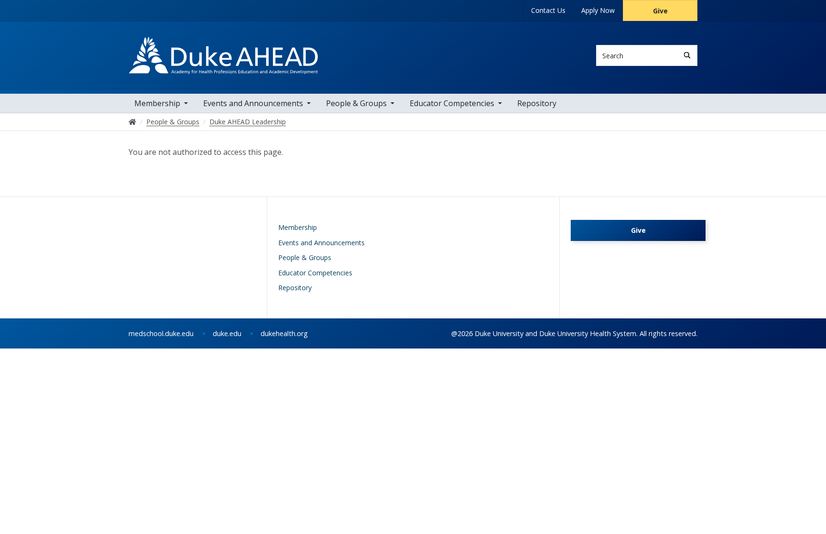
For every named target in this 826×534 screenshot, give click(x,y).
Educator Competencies (452, 103)
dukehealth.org (284, 333)
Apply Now (598, 10)
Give (660, 10)
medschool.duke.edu (161, 333)
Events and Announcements (253, 103)
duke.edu (227, 333)
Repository (536, 103)
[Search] (687, 55)
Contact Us (548, 10)
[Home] (223, 45)
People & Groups (356, 103)
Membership (157, 103)
